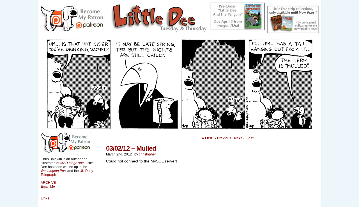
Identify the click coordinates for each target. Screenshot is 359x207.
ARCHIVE (48, 183)
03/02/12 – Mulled (131, 148)
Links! (45, 198)
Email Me (48, 187)
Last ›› (252, 138)
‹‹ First (207, 138)
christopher (147, 154)
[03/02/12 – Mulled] (179, 127)
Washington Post (53, 171)
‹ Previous (223, 138)
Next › (239, 138)
